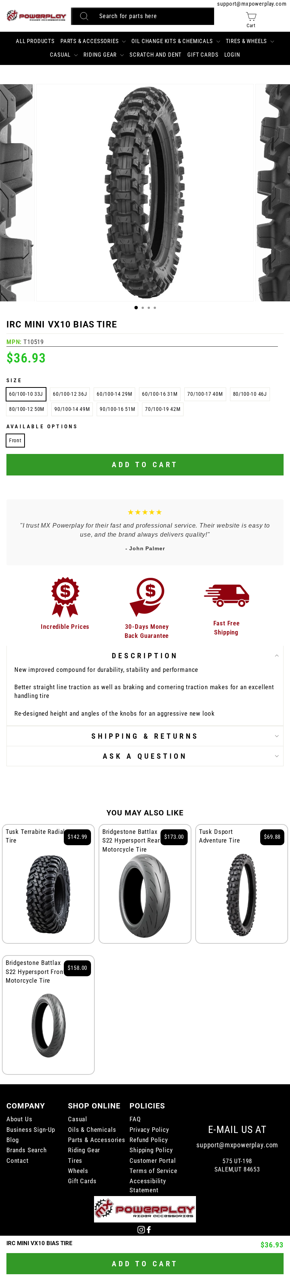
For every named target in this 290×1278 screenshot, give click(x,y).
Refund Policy (149, 1140)
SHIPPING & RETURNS (145, 736)
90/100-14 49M (72, 409)
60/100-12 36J (70, 394)
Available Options (42, 426)
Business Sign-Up (30, 1129)
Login (232, 54)
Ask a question (145, 756)
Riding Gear (100, 54)
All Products (35, 41)
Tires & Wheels (247, 41)
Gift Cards (202, 54)
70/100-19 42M (162, 409)
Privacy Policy (149, 1129)
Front (15, 440)
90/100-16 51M (117, 409)
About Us (19, 1119)
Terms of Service (153, 1171)
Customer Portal (153, 1160)
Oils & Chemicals (92, 1129)
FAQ (135, 1119)
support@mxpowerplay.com (251, 3)
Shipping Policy (151, 1150)
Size (14, 380)
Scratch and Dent (156, 54)
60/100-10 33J (26, 394)
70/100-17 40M (205, 394)
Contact (17, 1160)
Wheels (78, 1171)
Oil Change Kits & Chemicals (172, 41)
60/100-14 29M (114, 394)
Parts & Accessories (90, 41)
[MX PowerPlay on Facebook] (149, 1229)
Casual (61, 54)
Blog (12, 1140)
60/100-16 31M (159, 394)
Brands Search (26, 1150)
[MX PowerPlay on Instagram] (141, 1229)
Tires (75, 1160)
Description (145, 655)
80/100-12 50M (27, 409)
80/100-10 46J (250, 394)
